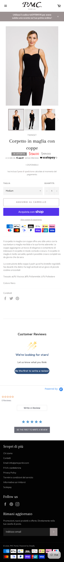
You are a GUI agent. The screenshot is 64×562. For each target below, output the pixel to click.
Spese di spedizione (25, 171)
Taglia (6, 183)
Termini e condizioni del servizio (18, 478)
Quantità (49, 183)
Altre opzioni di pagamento (31, 219)
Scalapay (7, 487)
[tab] (32, 408)
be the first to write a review (32, 429)
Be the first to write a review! (32, 370)
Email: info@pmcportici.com (16, 463)
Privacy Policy (9, 473)
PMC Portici (14, 545)
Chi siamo (8, 453)
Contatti (7, 458)
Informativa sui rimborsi (14, 482)
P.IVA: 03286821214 (12, 468)
